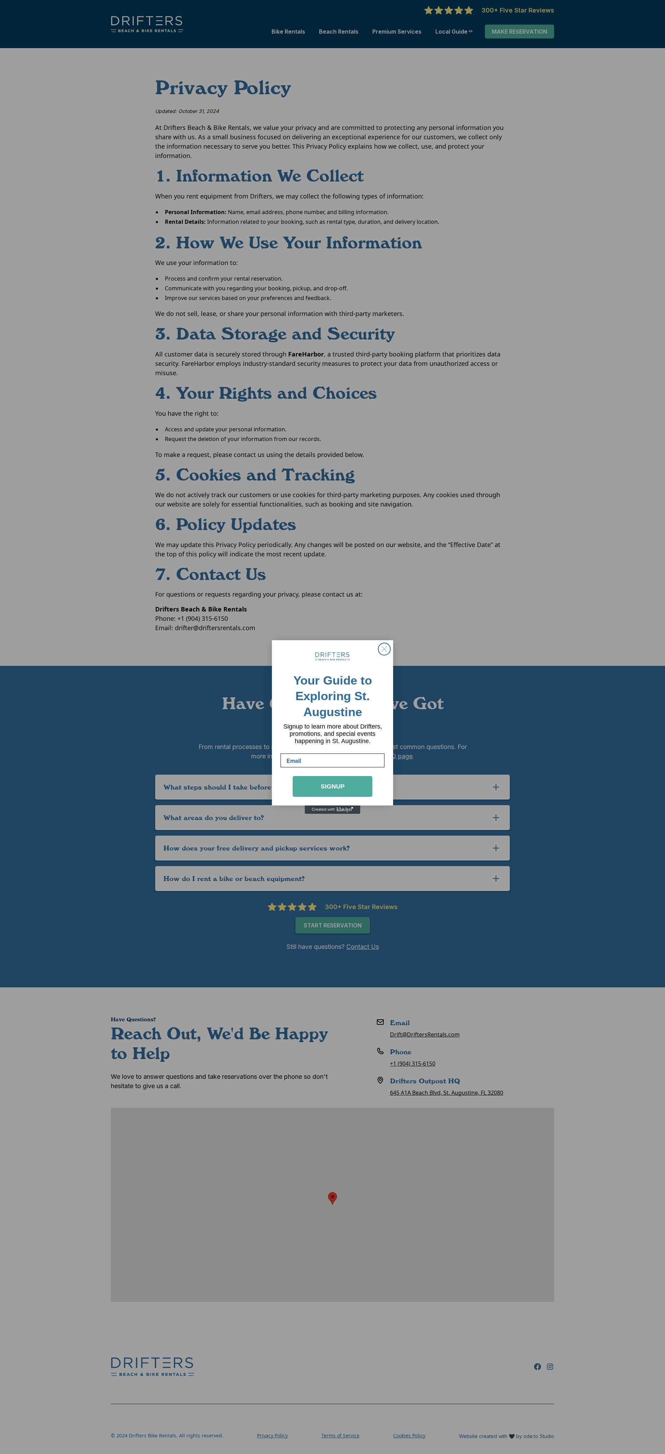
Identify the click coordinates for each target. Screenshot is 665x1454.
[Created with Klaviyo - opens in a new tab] (332, 809)
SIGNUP (333, 786)
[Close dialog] (384, 649)
